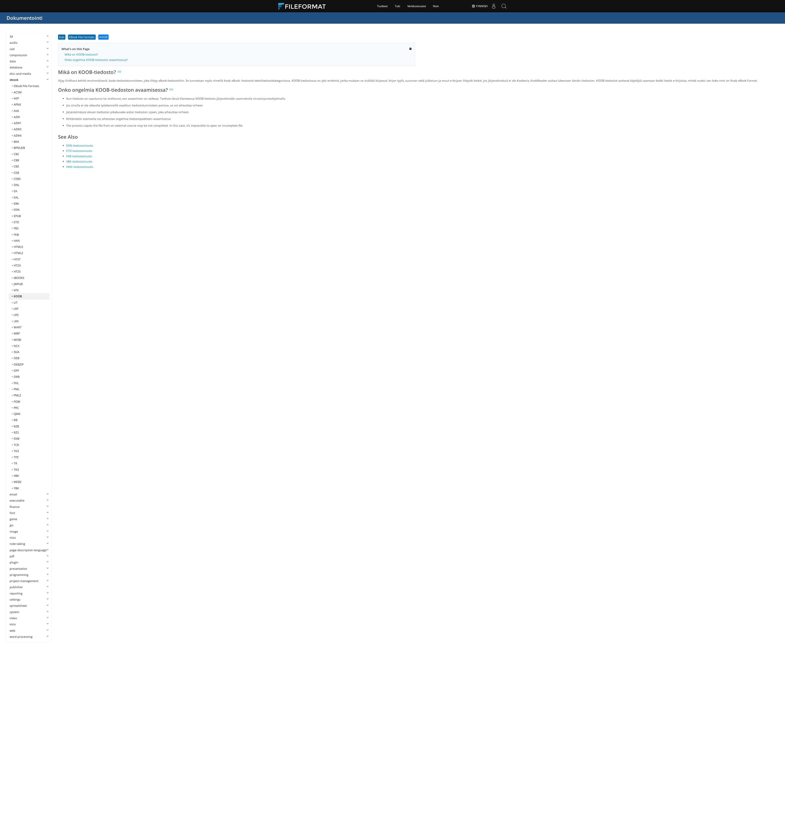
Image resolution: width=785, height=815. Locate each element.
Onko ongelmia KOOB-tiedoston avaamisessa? (96, 60)
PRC (16, 408)
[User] (494, 6)
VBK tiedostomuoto (79, 161)
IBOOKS (19, 278)
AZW (17, 117)
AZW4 (17, 135)
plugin (14, 562)
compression (18, 55)
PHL (16, 383)
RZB (16, 426)
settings (15, 599)
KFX (16, 290)
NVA (16, 352)
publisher (16, 587)
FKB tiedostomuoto (79, 156)
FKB (16, 234)
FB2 (16, 228)
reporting (16, 593)
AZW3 (17, 129)
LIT (16, 302)
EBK (16, 203)
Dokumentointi (25, 17)
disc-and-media (20, 74)
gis (11, 525)
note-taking (17, 544)
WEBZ (17, 482)
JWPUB (18, 284)
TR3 (16, 470)
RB (15, 420)
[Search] (504, 6)
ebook (14, 80)
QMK (17, 414)
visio (13, 624)
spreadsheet (18, 606)
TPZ (16, 457)
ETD (16, 222)
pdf (12, 556)
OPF (16, 370)
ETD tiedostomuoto (79, 151)
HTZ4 (17, 265)
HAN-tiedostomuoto (79, 167)
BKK (16, 142)
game (13, 519)
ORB (17, 377)
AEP (16, 98)
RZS (16, 432)
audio (13, 43)
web (12, 630)
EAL (16, 197)
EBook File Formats (26, 86)
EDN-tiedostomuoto (79, 145)
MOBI (17, 340)
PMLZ (17, 395)
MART (18, 327)
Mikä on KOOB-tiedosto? (81, 54)
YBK (16, 488)
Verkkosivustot (416, 6)
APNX (17, 104)
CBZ (16, 166)
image (14, 531)
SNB (16, 438)
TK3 (16, 451)
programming (19, 575)
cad (12, 49)
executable (17, 500)
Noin (436, 6)
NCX (16, 346)
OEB (16, 358)
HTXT (17, 259)
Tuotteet (382, 6)
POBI (17, 402)
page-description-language (28, 550)
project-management (24, 581)
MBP (17, 333)
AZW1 (17, 123)
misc (13, 538)
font (12, 513)
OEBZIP (19, 364)
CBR (16, 160)
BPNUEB (19, 148)
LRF (16, 309)
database (16, 67)
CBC (16, 154)
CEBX (17, 179)
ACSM (18, 92)
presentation (18, 569)
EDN (17, 210)
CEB (16, 173)
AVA (16, 111)
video (13, 618)
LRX (16, 321)
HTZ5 (17, 271)
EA (15, 191)
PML (16, 389)
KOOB (18, 296)
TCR (16, 445)
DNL (16, 185)
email (13, 494)
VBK (16, 476)
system (14, 612)
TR (15, 463)
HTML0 (18, 247)
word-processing (21, 637)
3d (11, 36)
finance (15, 507)
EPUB (17, 216)
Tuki (397, 6)
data (13, 61)
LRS (16, 315)
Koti (61, 37)
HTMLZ (18, 253)
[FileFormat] (303, 6)
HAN (17, 241)
